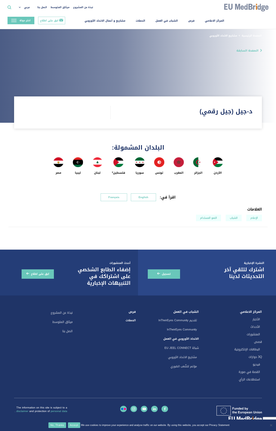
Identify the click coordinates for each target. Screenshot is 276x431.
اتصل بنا (42, 7)
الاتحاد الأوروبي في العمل (181, 338)
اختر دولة (25, 20)
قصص (258, 342)
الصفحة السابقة (247, 50)
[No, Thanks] (271, 425)
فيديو (256, 364)
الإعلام (254, 217)
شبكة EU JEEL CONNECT (181, 348)
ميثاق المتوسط (60, 7)
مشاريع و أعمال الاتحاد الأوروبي (104, 20)
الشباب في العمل (166, 20)
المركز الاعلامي (214, 20)
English (143, 197)
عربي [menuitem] (27, 7)
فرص (191, 20)
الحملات (140, 20)
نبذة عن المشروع (83, 7)
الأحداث (255, 327)
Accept (74, 424)
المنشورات (253, 334)
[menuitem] (26, 7)
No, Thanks (57, 424)
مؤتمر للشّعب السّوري (183, 366)
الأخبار (256, 319)
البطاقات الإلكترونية (247, 349)
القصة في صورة (249, 372)
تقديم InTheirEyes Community (177, 320)
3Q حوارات (255, 357)
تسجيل (166, 273)
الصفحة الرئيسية (252, 35)
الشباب (234, 217)
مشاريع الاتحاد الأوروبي (223, 35)
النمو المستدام (208, 217)
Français (113, 197)
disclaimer (22, 411)
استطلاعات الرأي (249, 379)
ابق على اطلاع (49, 20)
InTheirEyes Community (182, 329)
